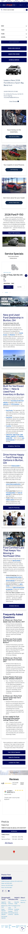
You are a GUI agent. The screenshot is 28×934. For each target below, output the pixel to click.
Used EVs (13, 434)
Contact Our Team (14, 760)
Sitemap (13, 924)
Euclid (21, 331)
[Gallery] (14, 299)
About (23, 896)
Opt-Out (25, 924)
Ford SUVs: (9, 415)
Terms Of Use (10, 924)
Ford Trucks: (9, 408)
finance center (15, 464)
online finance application (13, 482)
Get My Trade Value (14, 200)
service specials (10, 578)
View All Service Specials (13, 254)
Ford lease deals (10, 491)
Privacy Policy (6, 924)
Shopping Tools (4, 896)
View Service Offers (14, 135)
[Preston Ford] (14, 771)
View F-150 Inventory (14, 231)
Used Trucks (16, 432)
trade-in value (10, 498)
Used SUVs (9, 432)
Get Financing (14, 167)
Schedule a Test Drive (14, 444)
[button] (14, 850)
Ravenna (12, 333)
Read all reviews (22, 781)
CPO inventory (15, 402)
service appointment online (13, 575)
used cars (5, 402)
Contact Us (7, 876)
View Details (13, 99)
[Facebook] (2, 889)
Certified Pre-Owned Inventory (11, 911)
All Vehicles (11, 896)
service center (16, 558)
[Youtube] (8, 889)
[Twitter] (5, 889)
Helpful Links (17, 896)
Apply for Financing (14, 506)
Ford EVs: (8, 424)
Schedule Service (13, 256)
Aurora (5, 333)
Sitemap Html (18, 924)
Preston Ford (3, 924)
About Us (23, 900)
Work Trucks (11, 903)
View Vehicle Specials (14, 750)
